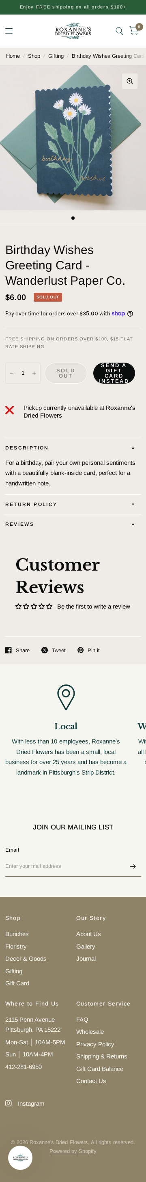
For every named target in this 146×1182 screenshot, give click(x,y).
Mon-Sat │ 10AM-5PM (35, 1042)
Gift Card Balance (99, 1068)
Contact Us (91, 1080)
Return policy (31, 504)
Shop (34, 56)
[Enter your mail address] (133, 866)
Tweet (59, 650)
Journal (86, 958)
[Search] (119, 31)
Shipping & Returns (101, 1056)
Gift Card (17, 983)
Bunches (17, 933)
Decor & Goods (26, 958)
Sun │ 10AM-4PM (29, 1054)
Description (27, 448)
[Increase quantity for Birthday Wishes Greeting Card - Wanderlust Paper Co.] (34, 373)
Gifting (56, 56)
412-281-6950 (23, 1066)
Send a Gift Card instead (114, 373)
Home (13, 56)
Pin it (94, 650)
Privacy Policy (95, 1044)
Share (23, 650)
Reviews (19, 524)
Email (12, 850)
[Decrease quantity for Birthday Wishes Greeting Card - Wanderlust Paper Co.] (12, 373)
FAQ (82, 1019)
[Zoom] (130, 81)
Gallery (85, 946)
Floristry (16, 946)
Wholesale (90, 1031)
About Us (88, 933)
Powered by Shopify (73, 1151)
